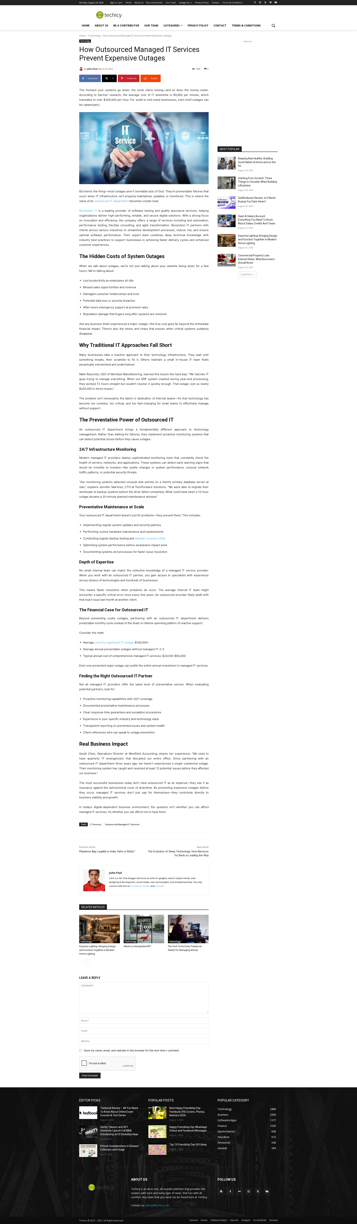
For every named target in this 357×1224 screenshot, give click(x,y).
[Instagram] (260, 3)
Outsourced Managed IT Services (122, 824)
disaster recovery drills (150, 538)
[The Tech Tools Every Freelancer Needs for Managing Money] (188, 929)
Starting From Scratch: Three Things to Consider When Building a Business (257, 182)
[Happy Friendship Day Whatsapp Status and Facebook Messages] (157, 1131)
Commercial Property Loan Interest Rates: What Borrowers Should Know (256, 259)
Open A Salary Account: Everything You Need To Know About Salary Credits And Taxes (256, 220)
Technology (94, 35)
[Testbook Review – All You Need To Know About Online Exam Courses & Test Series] (88, 1112)
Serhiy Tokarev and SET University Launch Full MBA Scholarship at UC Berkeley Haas (119, 1131)
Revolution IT (88, 210)
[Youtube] (276, 3)
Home (82, 35)
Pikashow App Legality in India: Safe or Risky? (107, 851)
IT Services (95, 824)
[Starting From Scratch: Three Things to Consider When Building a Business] (227, 183)
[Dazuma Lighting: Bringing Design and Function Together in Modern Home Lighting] (99, 929)
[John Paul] (81, 69)
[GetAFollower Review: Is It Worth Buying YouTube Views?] (227, 202)
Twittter (146, 886)
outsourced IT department (111, 201)
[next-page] (87, 961)
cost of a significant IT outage (114, 642)
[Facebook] (255, 3)
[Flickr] (239, 1191)
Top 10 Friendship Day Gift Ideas (188, 1144)
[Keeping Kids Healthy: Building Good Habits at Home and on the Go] (227, 163)
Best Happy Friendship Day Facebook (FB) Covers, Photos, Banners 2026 (187, 1112)
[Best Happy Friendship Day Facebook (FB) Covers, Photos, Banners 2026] (157, 1112)
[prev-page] (81, 961)
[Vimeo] (270, 3)
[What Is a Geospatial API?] (144, 929)
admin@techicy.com (157, 1205)
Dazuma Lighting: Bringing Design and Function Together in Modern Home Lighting (97, 950)
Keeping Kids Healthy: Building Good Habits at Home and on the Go (257, 162)
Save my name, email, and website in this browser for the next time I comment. (132, 1050)
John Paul (92, 68)
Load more (246, 274)
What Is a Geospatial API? (137, 946)
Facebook (136, 886)
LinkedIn (159, 886)
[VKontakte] (267, 1191)
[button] (273, 25)
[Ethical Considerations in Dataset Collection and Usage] (88, 1150)
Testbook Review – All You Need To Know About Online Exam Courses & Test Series (119, 1112)
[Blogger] (221, 1191)
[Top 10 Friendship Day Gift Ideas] (157, 1149)
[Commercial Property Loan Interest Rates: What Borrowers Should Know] (227, 260)
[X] (265, 3)
